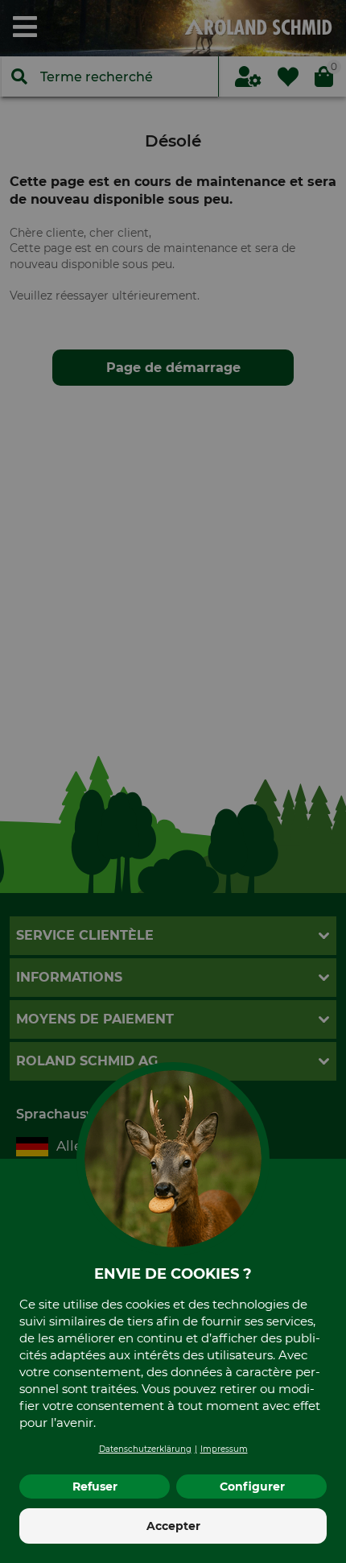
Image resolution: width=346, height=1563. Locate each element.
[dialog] (173, 781)
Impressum (224, 1449)
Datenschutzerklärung (145, 1449)
